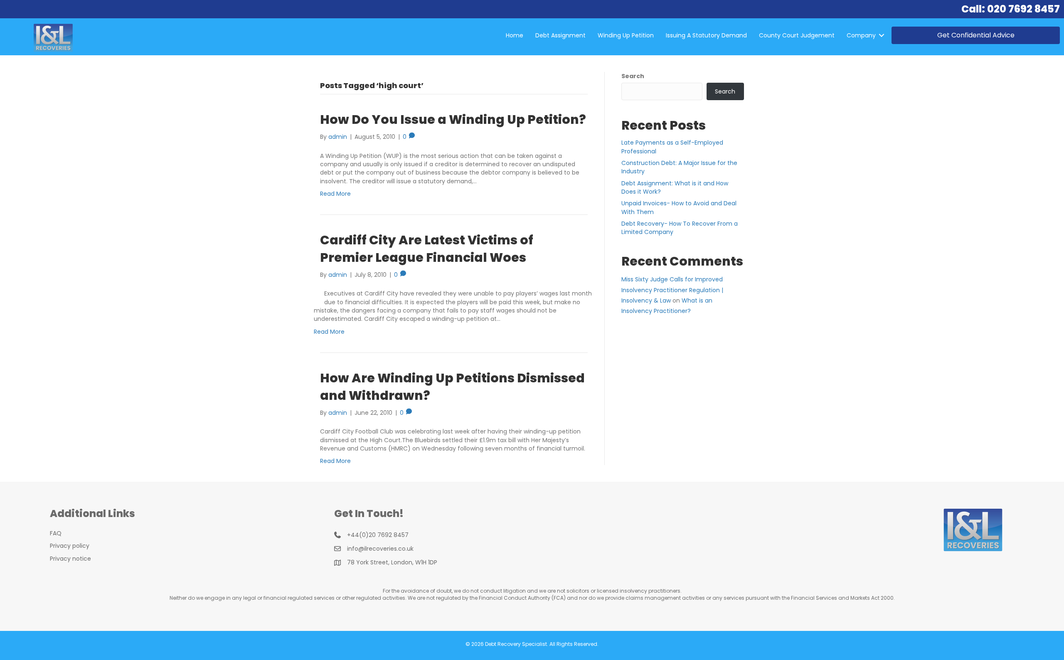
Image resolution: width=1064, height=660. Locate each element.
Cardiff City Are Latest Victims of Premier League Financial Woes (426, 248)
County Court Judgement (797, 35)
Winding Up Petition (626, 35)
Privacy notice (70, 558)
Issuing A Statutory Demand (706, 35)
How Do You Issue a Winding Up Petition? (453, 119)
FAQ (56, 533)
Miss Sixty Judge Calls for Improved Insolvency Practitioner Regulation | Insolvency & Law (672, 289)
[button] (881, 35)
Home (514, 35)
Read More (335, 194)
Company (861, 35)
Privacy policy (69, 546)
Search (632, 76)
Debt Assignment (560, 35)
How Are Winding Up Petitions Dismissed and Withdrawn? (452, 386)
